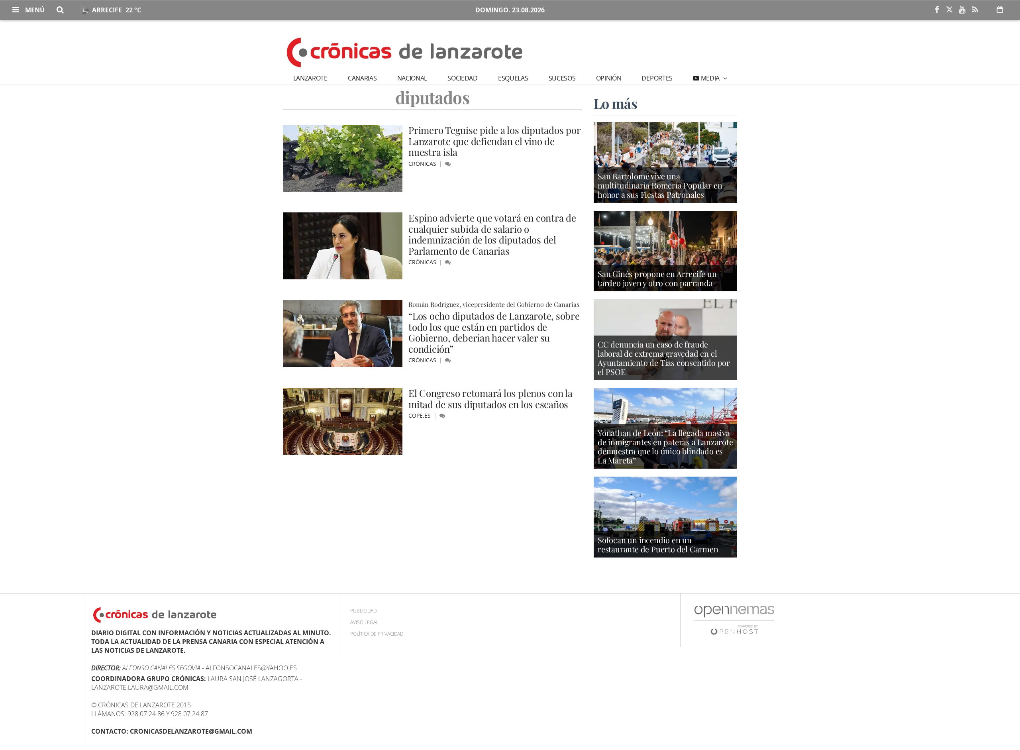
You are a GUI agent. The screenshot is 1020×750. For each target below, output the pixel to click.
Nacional (412, 78)
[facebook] (936, 10)
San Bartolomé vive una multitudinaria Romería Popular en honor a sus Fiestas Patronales (660, 185)
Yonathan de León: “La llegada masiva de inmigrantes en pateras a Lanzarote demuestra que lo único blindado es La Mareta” (665, 446)
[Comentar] (448, 163)
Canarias (362, 78)
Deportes (656, 78)
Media (710, 78)
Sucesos (562, 78)
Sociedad (462, 78)
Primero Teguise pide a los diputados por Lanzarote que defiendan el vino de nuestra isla (494, 141)
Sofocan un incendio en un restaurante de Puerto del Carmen (658, 544)
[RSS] (975, 10)
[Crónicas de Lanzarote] (405, 52)
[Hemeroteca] (1000, 9)
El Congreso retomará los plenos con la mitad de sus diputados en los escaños (490, 398)
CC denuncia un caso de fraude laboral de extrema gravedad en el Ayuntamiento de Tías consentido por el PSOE (664, 358)
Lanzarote (310, 78)
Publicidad (363, 610)
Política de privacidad (376, 633)
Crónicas (423, 163)
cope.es (420, 415)
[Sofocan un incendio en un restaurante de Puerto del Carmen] (665, 516)
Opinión (609, 78)
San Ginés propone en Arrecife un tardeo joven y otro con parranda (657, 278)
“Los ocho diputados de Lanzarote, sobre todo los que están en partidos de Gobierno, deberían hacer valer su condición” (494, 332)
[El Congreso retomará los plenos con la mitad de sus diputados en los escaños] (342, 421)
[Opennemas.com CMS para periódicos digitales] (734, 619)
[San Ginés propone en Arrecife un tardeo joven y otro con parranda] (665, 250)
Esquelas (513, 78)
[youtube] (962, 10)
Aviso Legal (364, 622)
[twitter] (949, 10)
